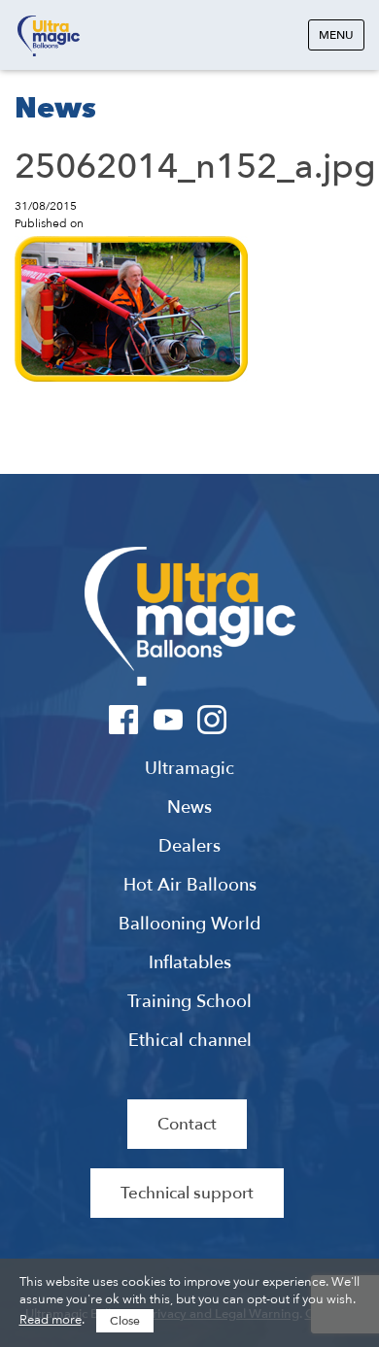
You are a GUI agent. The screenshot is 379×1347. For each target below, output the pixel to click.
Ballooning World (189, 924)
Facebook (124, 719)
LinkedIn (255, 719)
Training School (189, 1002)
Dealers (189, 847)
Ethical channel (190, 1041)
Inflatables (190, 963)
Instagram (211, 719)
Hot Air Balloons (190, 885)
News (189, 808)
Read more (50, 1320)
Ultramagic (49, 36)
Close (125, 1321)
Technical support (187, 1193)
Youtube (168, 719)
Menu (336, 35)
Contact (187, 1124)
